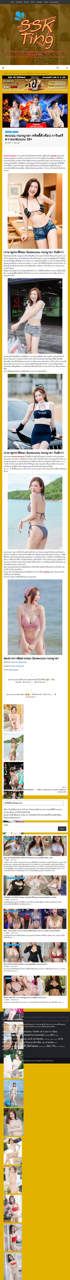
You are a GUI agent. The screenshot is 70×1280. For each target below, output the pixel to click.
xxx (46, 1031)
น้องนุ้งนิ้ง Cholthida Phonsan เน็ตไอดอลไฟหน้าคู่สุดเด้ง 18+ (19, 790)
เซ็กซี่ (23, 1046)
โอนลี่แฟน (12, 1050)
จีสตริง (56, 1035)
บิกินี (4, 1042)
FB (9, 1031)
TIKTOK (33, 2)
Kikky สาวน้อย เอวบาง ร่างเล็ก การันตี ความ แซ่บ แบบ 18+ (51, 790)
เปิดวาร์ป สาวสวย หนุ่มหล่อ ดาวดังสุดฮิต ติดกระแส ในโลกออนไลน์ (35, 53)
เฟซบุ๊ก (5, 1049)
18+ (3, 1031)
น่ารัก (60, 1038)
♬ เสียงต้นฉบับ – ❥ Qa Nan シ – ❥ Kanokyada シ (35, 680)
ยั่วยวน (29, 1042)
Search (6, 825)
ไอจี (17, 1049)
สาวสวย (6, 1046)
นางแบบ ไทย (46, 1039)
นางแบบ (38, 1038)
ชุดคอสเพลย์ (5, 1039)
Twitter (35, 1031)
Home (12, 2)
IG (12, 1031)
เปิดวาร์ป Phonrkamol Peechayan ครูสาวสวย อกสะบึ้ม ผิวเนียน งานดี (28, 858)
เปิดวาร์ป (51, 1046)
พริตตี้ (23, 1042)
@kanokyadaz (13, 670)
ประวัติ (10, 1042)
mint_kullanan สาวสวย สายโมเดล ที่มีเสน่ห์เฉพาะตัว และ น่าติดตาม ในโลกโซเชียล (32, 931)
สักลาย (56, 1042)
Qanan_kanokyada (17, 666)
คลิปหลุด (17, 1034)
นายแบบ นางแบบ (53, 1039)
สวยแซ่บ (50, 1042)
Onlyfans (28, 1031)
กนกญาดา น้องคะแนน (19, 662)
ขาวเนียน (53, 1031)
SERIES (46, 2)
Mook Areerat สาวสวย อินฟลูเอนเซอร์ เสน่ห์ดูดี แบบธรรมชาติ (25, 997)
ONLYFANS (39, 2)
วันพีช (43, 1042)
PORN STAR (19, 2)
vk (41, 1031)
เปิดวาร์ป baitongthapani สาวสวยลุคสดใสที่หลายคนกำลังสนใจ (25, 964)
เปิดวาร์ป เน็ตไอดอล (60, 1046)
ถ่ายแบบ (23, 1038)
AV (6, 1032)
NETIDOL (26, 2)
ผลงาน (17, 1042)
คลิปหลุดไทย (28, 1035)
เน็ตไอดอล (32, 1046)
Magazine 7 (40, 1061)
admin (9, 143)
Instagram (18, 1031)
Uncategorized (54, 2)
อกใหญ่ (15, 1046)
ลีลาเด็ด (37, 1042)
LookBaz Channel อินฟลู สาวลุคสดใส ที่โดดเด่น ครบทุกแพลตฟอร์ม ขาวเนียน (30, 897)
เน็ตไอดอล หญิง (42, 1046)
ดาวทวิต (14, 1038)
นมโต (30, 1039)
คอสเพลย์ (46, 1035)
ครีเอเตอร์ (7, 1034)
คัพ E (52, 1034)
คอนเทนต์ (39, 1034)
